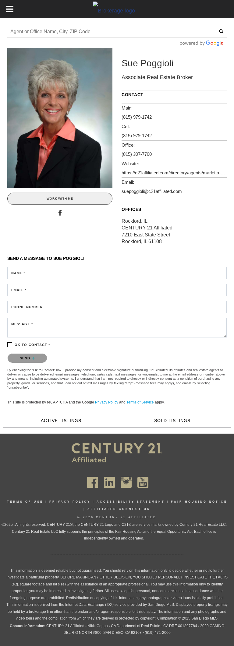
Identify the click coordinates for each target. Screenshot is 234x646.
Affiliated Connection (119, 509)
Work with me (60, 198)
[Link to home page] (117, 10)
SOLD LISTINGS (172, 420)
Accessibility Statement (131, 501)
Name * (18, 273)
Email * (18, 290)
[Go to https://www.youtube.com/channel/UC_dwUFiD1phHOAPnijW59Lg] (143, 482)
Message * (22, 324)
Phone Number (27, 307)
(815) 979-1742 (137, 117)
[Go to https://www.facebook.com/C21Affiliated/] (92, 482)
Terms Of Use (25, 501)
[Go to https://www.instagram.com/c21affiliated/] (126, 482)
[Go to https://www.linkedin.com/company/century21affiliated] (109, 482)
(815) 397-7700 (137, 154)
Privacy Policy (106, 402)
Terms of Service (140, 402)
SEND (26, 358)
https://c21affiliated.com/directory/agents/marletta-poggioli (174, 172)
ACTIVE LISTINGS (61, 420)
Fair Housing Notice (199, 501)
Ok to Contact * (32, 345)
